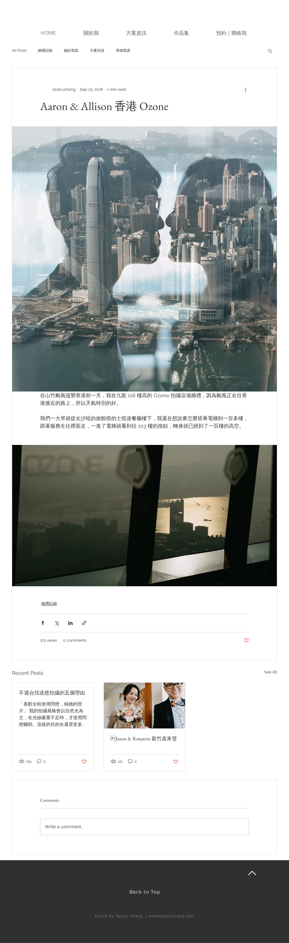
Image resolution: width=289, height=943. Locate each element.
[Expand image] (144, 515)
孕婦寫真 (123, 50)
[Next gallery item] (270, 515)
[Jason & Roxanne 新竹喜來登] (144, 705)
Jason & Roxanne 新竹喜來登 (144, 738)
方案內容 (97, 50)
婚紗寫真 (71, 50)
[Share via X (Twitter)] (56, 623)
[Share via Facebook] (42, 623)
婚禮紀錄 (45, 50)
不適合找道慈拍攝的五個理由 (52, 692)
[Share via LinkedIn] (70, 623)
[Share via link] (84, 623)
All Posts (19, 50)
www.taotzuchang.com (171, 916)
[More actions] (245, 89)
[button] (91, 33)
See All (270, 672)
